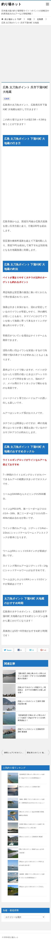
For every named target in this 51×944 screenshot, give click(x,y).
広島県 (6, 99)
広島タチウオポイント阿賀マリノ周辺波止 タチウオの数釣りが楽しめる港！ (32, 689)
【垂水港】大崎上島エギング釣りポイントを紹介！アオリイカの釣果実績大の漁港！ (32, 676)
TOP (13, 19)
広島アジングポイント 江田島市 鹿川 (29, 786)
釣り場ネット (11, 4)
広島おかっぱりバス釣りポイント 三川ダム (31, 886)
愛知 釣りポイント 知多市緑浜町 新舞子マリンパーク (38, 753)
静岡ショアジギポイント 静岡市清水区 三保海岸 (15, 753)
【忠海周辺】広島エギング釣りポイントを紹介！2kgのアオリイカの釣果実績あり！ (32, 717)
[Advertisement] (25, 52)
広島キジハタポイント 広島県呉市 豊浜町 (31, 836)
